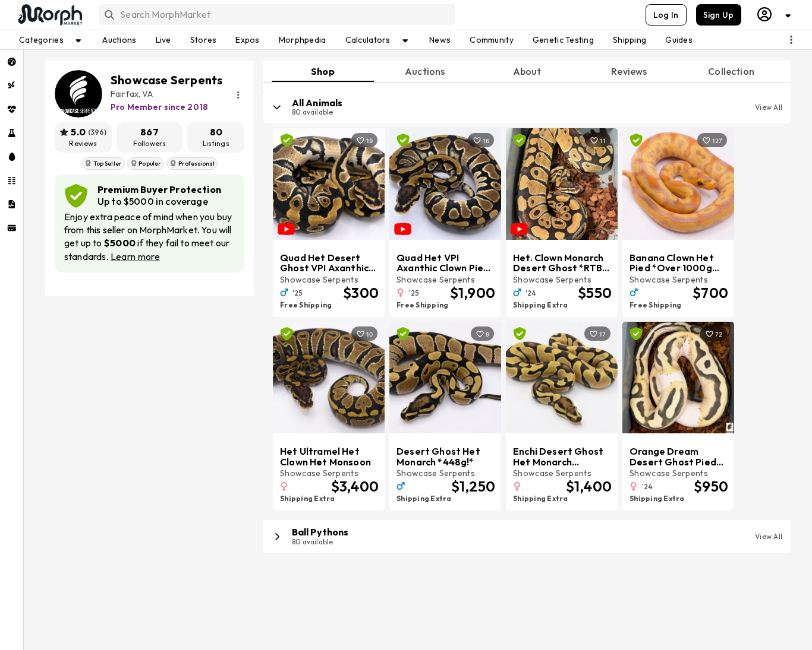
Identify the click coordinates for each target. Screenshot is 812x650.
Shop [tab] (323, 71)
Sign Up (718, 14)
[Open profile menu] (775, 15)
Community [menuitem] (492, 40)
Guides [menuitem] (679, 40)
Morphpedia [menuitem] (302, 40)
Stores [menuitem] (203, 40)
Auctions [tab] (425, 71)
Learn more (135, 256)
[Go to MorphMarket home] (49, 15)
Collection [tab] (731, 71)
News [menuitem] (440, 40)
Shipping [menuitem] (629, 40)
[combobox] (276, 14)
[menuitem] (11, 62)
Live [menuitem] (163, 40)
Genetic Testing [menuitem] (563, 40)
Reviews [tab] (629, 71)
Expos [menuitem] (247, 40)
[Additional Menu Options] (791, 39)
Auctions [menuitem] (119, 40)
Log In (666, 14)
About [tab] (527, 71)
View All (768, 107)
